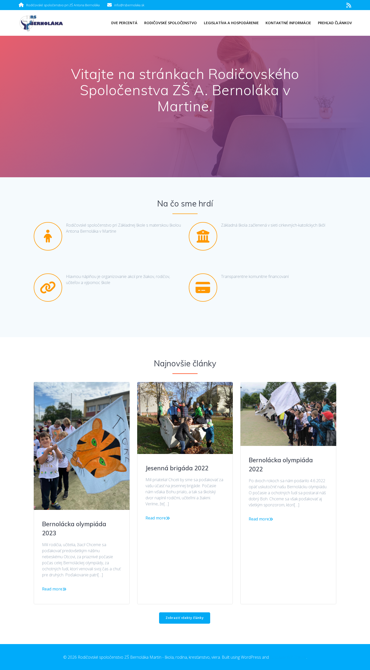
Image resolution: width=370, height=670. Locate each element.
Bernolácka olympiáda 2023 (74, 528)
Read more (52, 589)
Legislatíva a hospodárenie (231, 22)
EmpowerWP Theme (288, 657)
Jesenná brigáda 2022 (176, 468)
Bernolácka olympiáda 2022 (281, 464)
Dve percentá (124, 22)
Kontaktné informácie (288, 22)
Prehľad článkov (335, 22)
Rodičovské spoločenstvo (170, 22)
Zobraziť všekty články (185, 618)
